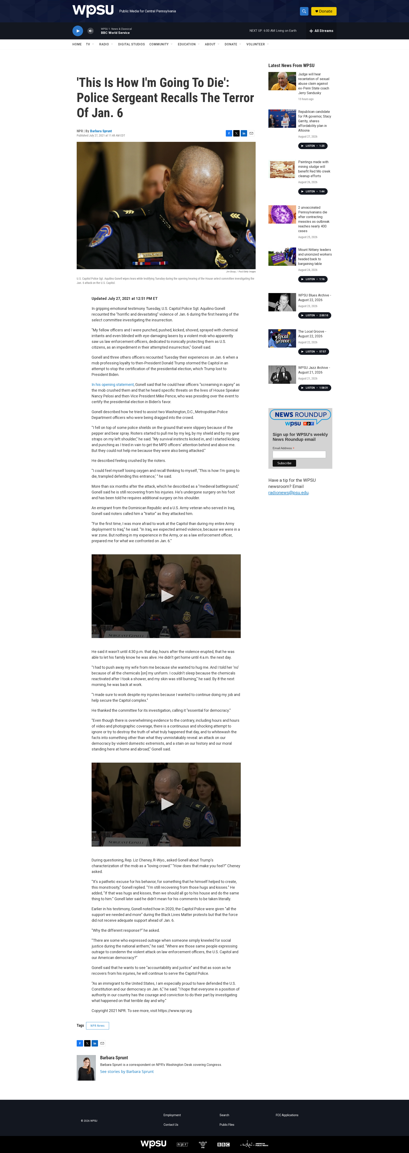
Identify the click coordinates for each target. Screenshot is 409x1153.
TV (88, 44)
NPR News (98, 1025)
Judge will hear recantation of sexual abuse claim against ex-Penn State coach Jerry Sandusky (313, 83)
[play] (77, 31)
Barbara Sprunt (101, 131)
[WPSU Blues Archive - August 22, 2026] (282, 302)
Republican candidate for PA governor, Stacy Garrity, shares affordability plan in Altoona (314, 121)
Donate (325, 11)
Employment (172, 1115)
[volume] (90, 31)
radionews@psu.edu (288, 492)
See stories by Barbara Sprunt (127, 1071)
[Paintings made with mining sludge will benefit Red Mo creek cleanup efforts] (282, 169)
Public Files (227, 1124)
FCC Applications (287, 1115)
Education (187, 44)
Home (77, 44)
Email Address (283, 448)
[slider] (97, 31)
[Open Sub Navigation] (93, 44)
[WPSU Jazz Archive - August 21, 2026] (282, 374)
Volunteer (255, 44)
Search (224, 1115)
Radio (104, 44)
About (210, 44)
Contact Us (171, 1124)
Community (159, 44)
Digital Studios (131, 44)
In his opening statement (113, 384)
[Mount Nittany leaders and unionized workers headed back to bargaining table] (282, 256)
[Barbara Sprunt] (86, 1068)
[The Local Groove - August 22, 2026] (282, 338)
